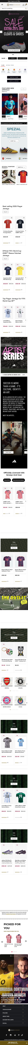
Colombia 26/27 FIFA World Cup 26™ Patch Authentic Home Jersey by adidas (20, 278)
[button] (14, 81)
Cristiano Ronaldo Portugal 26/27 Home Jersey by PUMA (7, 232)
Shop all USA (7, 480)
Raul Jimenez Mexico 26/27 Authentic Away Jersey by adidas (20, 321)
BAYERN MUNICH (7, 706)
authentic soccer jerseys (11, 914)
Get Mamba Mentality (14, 35)
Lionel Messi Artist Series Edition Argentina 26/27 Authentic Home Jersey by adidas (6, 806)
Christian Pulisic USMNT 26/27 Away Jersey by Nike (20, 232)
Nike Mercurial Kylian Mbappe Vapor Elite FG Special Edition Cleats (20, 861)
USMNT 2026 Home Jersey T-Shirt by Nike (7, 502)
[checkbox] (11, 218)
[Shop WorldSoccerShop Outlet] (14, 599)
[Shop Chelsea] (20, 681)
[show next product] (25, 230)
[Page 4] (17, 54)
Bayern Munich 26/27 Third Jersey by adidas (20, 570)
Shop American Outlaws (18, 480)
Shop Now (14, 547)
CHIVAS (20, 706)
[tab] (14, 1006)
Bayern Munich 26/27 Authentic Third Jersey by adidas (7, 570)
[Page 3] (15, 54)
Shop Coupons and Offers (14, 1)
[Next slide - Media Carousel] (27, 976)
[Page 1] (11, 54)
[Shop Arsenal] (6, 681)
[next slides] (27, 32)
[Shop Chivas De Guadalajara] (20, 700)
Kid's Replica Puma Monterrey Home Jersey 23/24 (20, 751)
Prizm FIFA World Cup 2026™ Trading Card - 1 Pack (20, 660)
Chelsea (20, 688)
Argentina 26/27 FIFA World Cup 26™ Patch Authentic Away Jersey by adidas (7, 278)
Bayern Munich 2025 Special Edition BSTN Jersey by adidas (7, 751)
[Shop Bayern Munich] (6, 700)
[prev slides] (1, 32)
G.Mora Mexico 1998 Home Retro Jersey (20, 806)
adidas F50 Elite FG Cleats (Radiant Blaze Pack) (7, 861)
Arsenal (7, 688)
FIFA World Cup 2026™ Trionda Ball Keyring (7, 660)
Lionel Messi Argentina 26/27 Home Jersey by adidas (7, 321)
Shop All (5, 211)
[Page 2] (13, 54)
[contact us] (14, 1031)
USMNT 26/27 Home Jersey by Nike (20, 502)
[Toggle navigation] (2, 4)
